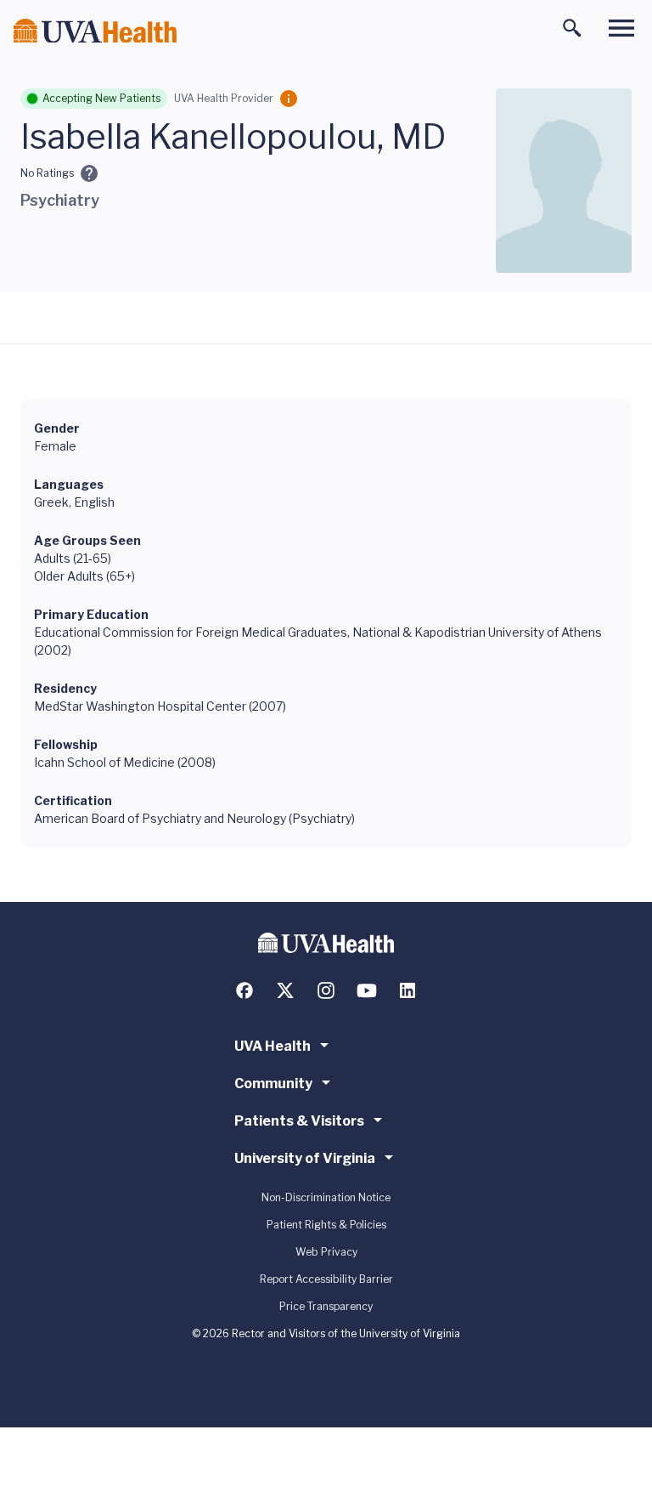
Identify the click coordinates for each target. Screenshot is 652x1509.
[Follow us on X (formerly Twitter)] (285, 990)
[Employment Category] (288, 98)
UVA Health (272, 1046)
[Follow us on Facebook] (244, 990)
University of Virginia (304, 1158)
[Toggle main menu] (621, 28)
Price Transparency (326, 1306)
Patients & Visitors (299, 1121)
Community (273, 1083)
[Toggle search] (572, 28)
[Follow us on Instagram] (326, 990)
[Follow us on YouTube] (367, 990)
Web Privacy (326, 1251)
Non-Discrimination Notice (326, 1197)
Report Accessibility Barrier (326, 1279)
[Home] (95, 31)
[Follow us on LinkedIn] (407, 990)
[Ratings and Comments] (89, 173)
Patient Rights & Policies (326, 1224)
